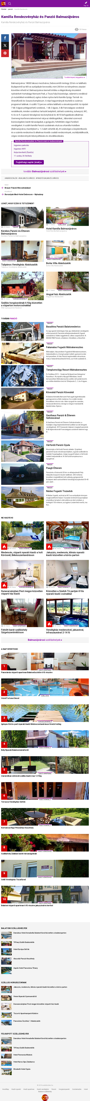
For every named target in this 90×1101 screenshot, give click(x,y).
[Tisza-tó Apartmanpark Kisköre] (6, 1015)
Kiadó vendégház (43, 1089)
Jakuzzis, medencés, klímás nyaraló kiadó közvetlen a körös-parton (65, 554)
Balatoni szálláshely (45, 1091)
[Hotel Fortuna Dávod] (45, 687)
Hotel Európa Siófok (21, 949)
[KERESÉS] (9, 3)
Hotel (86, 1089)
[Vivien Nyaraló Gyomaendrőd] (6, 998)
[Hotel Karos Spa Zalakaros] (6, 1063)
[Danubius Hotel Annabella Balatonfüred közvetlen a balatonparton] (6, 935)
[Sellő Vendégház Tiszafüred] (45, 868)
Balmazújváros (27, 178)
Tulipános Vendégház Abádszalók (19, 264)
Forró (4, 547)
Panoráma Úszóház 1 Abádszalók (26, 1021)
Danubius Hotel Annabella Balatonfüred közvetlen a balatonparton (39, 933)
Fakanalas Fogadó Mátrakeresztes (64, 347)
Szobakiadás (76, 1089)
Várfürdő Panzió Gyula (58, 445)
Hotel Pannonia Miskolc (22, 1055)
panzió (15, 227)
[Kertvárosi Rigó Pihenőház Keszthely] (45, 817)
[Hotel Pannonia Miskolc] (6, 1056)
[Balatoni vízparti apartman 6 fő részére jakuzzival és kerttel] (45, 894)
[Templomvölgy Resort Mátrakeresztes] (22, 376)
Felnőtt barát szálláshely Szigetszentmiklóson (14, 631)
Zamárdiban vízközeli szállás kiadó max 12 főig (21, 776)
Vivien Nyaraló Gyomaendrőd (24, 996)
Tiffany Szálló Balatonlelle (23, 942)
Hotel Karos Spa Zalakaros (24, 1062)
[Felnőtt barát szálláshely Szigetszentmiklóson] (22, 613)
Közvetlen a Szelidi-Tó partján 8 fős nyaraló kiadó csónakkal (65, 592)
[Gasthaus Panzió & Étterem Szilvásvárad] (22, 425)
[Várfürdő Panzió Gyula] (22, 451)
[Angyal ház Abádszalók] (67, 282)
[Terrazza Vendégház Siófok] (45, 791)
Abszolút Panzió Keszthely (23, 959)
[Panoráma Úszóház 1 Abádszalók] (6, 1022)
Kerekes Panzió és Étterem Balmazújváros (15, 232)
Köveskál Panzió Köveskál (60, 392)
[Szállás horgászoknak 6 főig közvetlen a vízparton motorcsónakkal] (22, 286)
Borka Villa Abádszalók (58, 263)
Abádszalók (11, 178)
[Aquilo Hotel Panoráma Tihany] (6, 970)
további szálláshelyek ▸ (45, 171)
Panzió (54, 1089)
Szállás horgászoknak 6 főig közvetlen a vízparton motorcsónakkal (21, 304)
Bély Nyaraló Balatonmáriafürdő (15, 750)
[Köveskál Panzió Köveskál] (22, 398)
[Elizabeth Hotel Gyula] (6, 1071)
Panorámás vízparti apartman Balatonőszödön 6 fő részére (26, 672)
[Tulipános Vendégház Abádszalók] (22, 251)
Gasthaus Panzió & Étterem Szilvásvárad (60, 416)
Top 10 (86, 5)
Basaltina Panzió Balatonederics (63, 326)
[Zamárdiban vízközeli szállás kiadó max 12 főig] (45, 765)
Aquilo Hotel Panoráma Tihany (25, 968)
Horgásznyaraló (64, 1089)
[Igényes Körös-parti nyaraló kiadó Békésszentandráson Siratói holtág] (45, 713)
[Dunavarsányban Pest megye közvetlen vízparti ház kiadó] (22, 574)
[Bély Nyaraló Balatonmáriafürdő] (45, 739)
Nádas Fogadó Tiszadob (59, 491)
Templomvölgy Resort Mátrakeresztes (66, 369)
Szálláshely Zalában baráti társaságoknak (19, 853)
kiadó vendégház (9, 261)
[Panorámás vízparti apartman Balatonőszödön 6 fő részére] (45, 661)
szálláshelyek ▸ (45, 639)
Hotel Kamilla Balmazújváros (61, 228)
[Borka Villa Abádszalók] (67, 251)
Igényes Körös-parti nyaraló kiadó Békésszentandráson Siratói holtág (31, 724)
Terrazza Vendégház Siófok (13, 802)
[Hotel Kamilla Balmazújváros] (67, 216)
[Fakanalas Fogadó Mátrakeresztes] (22, 353)
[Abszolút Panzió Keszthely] (6, 961)
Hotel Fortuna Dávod (10, 698)
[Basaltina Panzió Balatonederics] (22, 331)
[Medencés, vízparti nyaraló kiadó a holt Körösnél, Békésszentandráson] (22, 535)
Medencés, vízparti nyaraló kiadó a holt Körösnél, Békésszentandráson (22, 554)
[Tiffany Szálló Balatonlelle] (6, 943)
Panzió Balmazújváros (48, 178)
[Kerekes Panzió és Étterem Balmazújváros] (22, 217)
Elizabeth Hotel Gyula (21, 1069)
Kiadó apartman (19, 626)
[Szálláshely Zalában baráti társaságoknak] (45, 843)
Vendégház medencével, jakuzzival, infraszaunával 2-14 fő (65, 631)
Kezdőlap (5, 1089)
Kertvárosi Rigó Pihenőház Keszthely (17, 828)
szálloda (62, 225)
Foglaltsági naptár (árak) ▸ (29, 162)
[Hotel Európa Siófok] (6, 951)
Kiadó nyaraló (25, 549)
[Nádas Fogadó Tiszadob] (22, 497)
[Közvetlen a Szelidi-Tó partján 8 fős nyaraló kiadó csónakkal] (67, 574)
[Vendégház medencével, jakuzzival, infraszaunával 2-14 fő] (67, 613)
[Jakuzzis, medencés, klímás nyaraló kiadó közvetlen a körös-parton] (67, 535)
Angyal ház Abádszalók (58, 294)
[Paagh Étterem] (22, 474)
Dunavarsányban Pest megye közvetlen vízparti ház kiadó (22, 592)
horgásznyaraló (20, 299)
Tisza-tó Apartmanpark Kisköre (25, 1013)
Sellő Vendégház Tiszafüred (13, 879)
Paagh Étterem (54, 468)
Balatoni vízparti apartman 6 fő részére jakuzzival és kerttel (27, 905)
